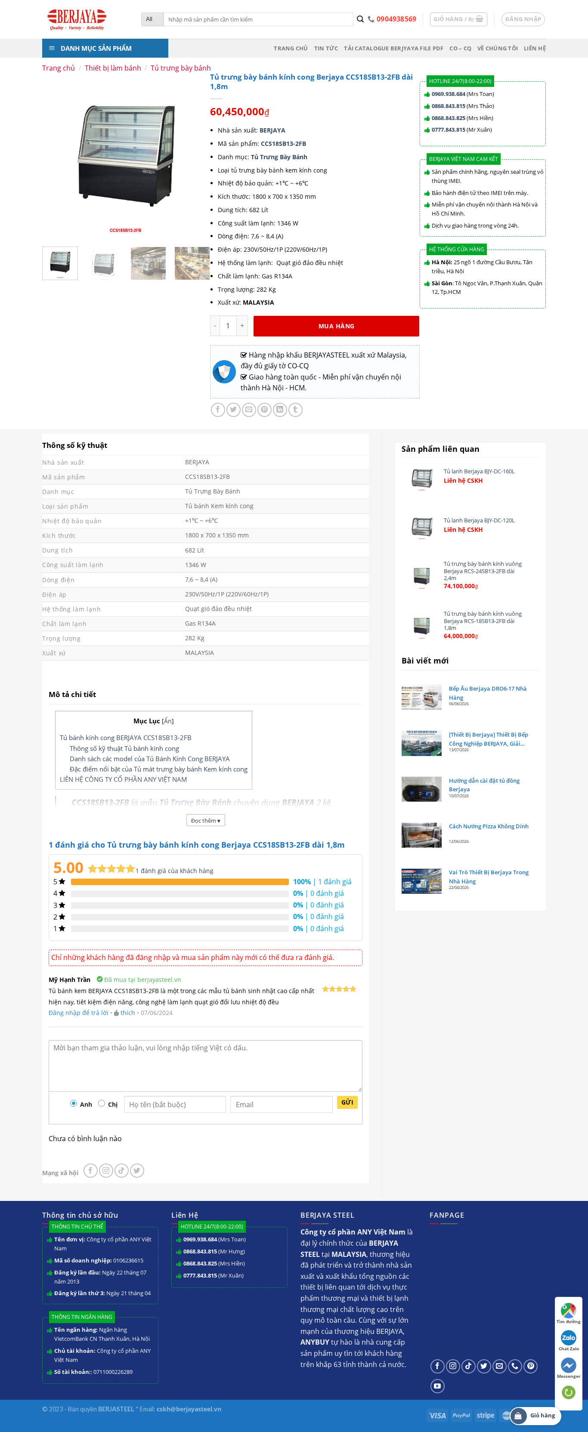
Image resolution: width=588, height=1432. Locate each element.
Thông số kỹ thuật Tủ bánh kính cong (124, 748)
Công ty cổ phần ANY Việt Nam (103, 1243)
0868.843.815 (448, 106)
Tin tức (326, 48)
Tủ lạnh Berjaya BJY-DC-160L (479, 471)
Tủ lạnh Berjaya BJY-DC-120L (479, 520)
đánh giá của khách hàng (175, 871)
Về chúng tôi (497, 48)
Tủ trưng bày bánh (181, 68)
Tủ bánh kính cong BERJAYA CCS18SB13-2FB (126, 737)
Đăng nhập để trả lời (78, 1013)
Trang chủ (291, 48)
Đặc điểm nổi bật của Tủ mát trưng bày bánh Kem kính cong (159, 769)
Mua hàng (336, 326)
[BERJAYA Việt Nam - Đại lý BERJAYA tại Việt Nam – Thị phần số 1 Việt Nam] (85, 19)
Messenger (569, 1376)
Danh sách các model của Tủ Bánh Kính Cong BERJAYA (150, 758)
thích (128, 1013)
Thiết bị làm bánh (113, 68)
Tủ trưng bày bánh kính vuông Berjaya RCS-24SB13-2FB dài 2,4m (483, 571)
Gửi (347, 1102)
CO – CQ (460, 48)
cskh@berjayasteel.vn (189, 1409)
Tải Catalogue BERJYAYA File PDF (393, 48)
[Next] (200, 268)
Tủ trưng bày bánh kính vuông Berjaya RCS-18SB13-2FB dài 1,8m (483, 621)
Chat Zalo (569, 1349)
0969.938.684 (448, 94)
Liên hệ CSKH (463, 481)
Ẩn (168, 721)
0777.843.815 (448, 129)
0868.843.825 (448, 118)
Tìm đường (569, 1321)
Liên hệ (535, 48)
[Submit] (360, 19)
